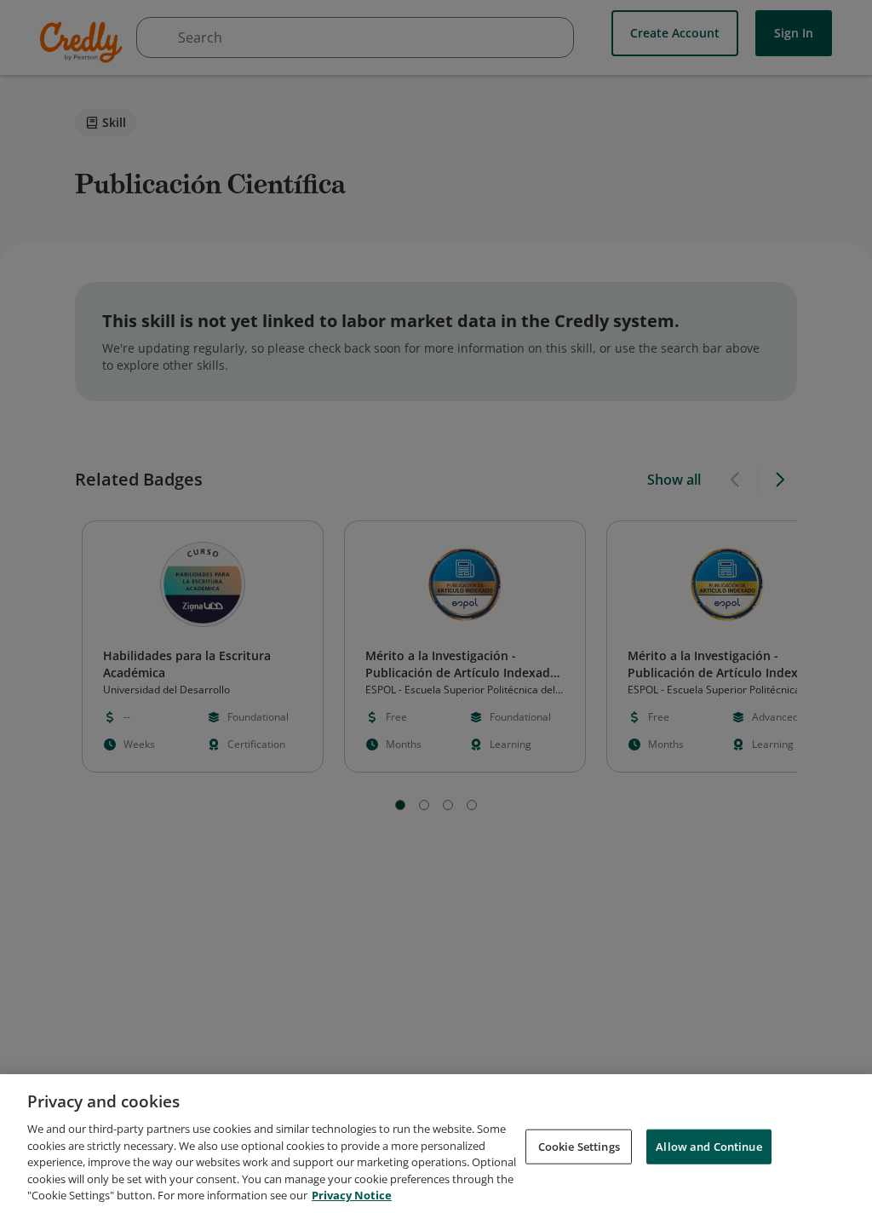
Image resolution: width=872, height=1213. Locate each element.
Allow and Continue (708, 1145)
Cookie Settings (579, 1145)
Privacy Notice (352, 1195)
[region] (436, 1143)
